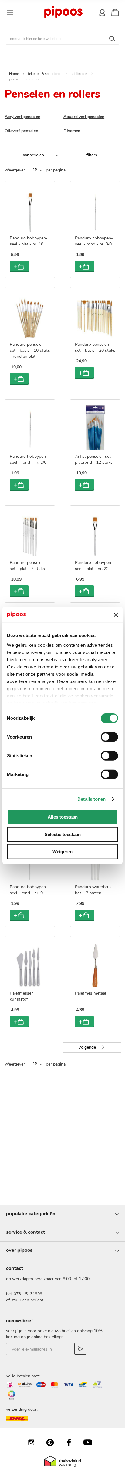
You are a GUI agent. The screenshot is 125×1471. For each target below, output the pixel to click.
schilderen (79, 73)
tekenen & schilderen (45, 73)
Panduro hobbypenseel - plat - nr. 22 (94, 566)
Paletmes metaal (90, 993)
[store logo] (63, 12)
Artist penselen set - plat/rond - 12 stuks (94, 459)
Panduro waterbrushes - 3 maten (94, 890)
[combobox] (62, 39)
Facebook (72, 1442)
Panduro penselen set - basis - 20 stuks (95, 347)
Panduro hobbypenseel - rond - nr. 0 (29, 890)
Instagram (34, 1442)
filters (91, 155)
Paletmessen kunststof (22, 996)
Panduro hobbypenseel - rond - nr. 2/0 (29, 459)
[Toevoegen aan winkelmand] (19, 266)
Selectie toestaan (63, 834)
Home (14, 73)
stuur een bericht (27, 1300)
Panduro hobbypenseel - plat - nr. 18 (29, 241)
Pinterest (53, 1442)
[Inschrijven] (80, 1349)
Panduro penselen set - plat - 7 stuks (27, 566)
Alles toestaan (63, 816)
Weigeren (62, 851)
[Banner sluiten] (116, 615)
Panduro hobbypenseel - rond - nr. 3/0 (94, 241)
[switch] (109, 737)
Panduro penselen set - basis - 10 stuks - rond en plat (30, 350)
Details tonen (91, 799)
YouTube (90, 1442)
